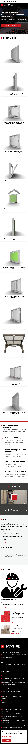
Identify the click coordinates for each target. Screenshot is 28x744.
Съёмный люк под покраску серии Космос (14, 693)
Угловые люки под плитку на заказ (12, 727)
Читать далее (5, 542)
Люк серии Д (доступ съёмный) (14, 180)
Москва (3, 1)
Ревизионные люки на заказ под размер (13, 725)
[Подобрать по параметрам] (19, 4)
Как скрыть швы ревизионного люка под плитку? (17, 613)
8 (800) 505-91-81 (8, 654)
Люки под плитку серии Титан (14, 65)
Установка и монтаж (10, 600)
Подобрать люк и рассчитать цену (11, 25)
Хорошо (6, 740)
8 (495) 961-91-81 (11, 1)
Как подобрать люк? (18, 625)
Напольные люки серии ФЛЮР (14, 355)
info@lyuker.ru (7, 657)
